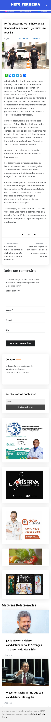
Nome (9, 310)
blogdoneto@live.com (16, 369)
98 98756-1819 (22, 372)
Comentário (12, 290)
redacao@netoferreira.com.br (19, 366)
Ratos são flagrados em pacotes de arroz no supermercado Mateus (37, 251)
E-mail (9, 320)
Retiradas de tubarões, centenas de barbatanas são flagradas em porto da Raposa (13, 253)
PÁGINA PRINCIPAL (23, 39)
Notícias (36, 39)
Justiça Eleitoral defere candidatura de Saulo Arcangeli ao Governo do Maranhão (24, 645)
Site (7, 330)
